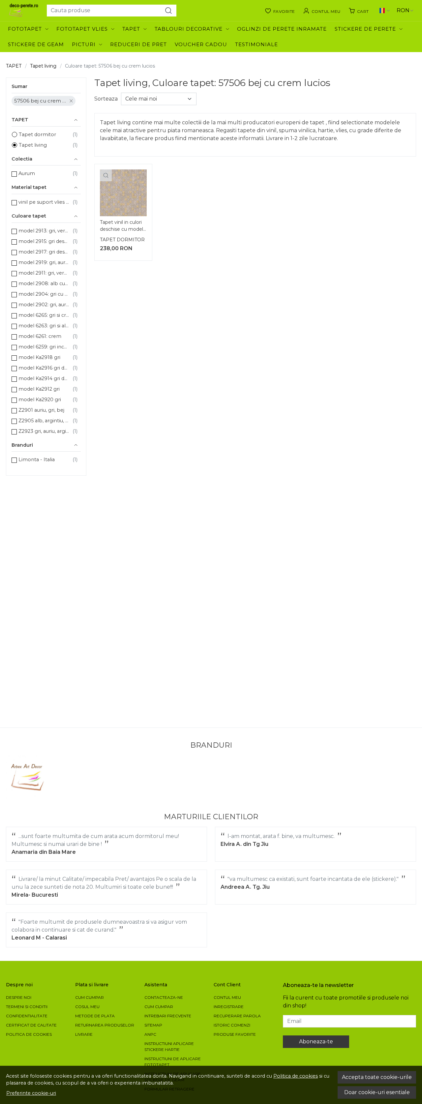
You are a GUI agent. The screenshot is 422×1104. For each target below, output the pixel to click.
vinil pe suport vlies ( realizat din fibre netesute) (43, 202)
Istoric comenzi (232, 1025)
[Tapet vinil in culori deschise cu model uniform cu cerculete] (123, 192)
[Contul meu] (321, 10)
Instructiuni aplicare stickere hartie (169, 1046)
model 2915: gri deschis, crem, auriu (43, 241)
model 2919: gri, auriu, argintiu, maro (43, 262)
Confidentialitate (26, 1015)
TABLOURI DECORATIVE (189, 29)
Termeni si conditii (26, 1006)
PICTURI (84, 44)
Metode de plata (95, 1015)
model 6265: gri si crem (43, 315)
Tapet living (43, 66)
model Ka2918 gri (39, 357)
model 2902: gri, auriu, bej (43, 305)
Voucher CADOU (201, 44)
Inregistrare (229, 1006)
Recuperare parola (237, 1015)
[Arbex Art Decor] (28, 777)
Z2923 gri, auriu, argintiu (43, 431)
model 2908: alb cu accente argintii (43, 283)
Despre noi (18, 997)
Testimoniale (256, 44)
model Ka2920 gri (39, 400)
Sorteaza (106, 99)
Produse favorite (235, 1034)
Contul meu (227, 997)
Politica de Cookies (29, 1034)
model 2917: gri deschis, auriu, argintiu (43, 252)
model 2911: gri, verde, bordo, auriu (43, 273)
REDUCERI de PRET (138, 44)
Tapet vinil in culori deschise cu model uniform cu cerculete (121, 226)
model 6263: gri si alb (43, 326)
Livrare (84, 1034)
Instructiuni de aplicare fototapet (172, 1061)
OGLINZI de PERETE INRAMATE (282, 29)
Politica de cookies (295, 1076)
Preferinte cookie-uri (31, 1093)
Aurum (26, 173)
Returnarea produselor (104, 1025)
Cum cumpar (89, 997)
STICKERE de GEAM (36, 44)
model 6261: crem (39, 336)
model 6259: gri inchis (43, 347)
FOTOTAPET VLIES (82, 29)
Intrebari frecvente (167, 1015)
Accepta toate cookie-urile (377, 1077)
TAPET (131, 29)
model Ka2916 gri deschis (43, 368)
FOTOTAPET (25, 29)
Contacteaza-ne (163, 997)
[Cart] (359, 10)
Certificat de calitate (31, 1025)
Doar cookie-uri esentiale (377, 1092)
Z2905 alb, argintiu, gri (43, 421)
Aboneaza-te (316, 1041)
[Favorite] (280, 10)
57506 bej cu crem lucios (40, 101)
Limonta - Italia (36, 459)
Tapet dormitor (37, 134)
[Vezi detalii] (106, 175)
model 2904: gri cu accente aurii (43, 294)
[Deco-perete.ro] (23, 10)
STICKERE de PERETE (365, 29)
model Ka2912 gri (39, 389)
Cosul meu (87, 1006)
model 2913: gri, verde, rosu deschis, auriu (43, 231)
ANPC (150, 1034)
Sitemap (153, 1025)
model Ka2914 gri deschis (43, 378)
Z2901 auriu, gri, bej (41, 410)
